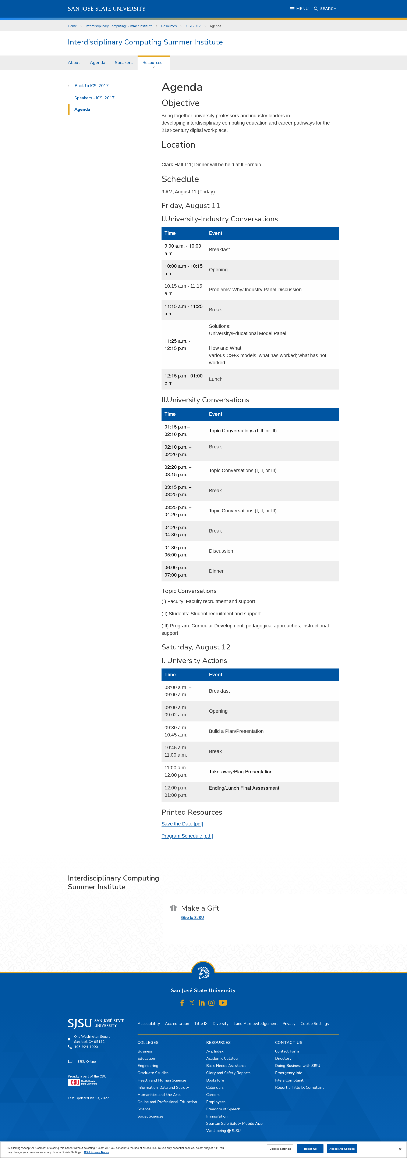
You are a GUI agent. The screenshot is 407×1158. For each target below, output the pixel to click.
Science (144, 1109)
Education (146, 1058)
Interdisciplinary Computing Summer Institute (119, 26)
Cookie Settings (315, 1023)
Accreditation (177, 1023)
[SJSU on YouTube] (223, 1003)
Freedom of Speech (223, 1109)
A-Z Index (214, 1051)
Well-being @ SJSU (223, 1130)
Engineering (148, 1065)
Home (72, 26)
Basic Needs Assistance (226, 1065)
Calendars (215, 1087)
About (74, 62)
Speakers (124, 62)
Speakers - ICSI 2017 (94, 98)
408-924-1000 (86, 1046)
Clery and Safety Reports (228, 1072)
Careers (213, 1094)
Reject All (310, 1149)
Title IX (201, 1023)
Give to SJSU (192, 917)
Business (145, 1051)
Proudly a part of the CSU (87, 1076)
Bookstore (215, 1080)
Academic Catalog (222, 1058)
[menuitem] (74, 62)
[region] (203, 1149)
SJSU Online (87, 1061)
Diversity (221, 1023)
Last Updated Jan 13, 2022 (88, 1098)
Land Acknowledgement (256, 1023)
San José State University (107, 9)
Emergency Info (288, 1072)
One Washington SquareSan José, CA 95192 (92, 1039)
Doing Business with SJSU (297, 1065)
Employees (216, 1101)
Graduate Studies (153, 1072)
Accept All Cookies (342, 1149)
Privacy (289, 1023)
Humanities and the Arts (159, 1094)
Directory (283, 1058)
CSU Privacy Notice (96, 1152)
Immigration (216, 1116)
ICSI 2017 (193, 26)
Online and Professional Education (167, 1101)
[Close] (400, 1149)
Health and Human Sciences (162, 1080)
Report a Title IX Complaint (299, 1087)
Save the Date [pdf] (182, 824)
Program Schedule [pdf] (187, 836)
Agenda (97, 62)
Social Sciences (150, 1116)
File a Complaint (289, 1080)
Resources (169, 26)
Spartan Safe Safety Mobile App (234, 1123)
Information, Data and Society (163, 1087)
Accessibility (149, 1023)
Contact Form (287, 1051)
